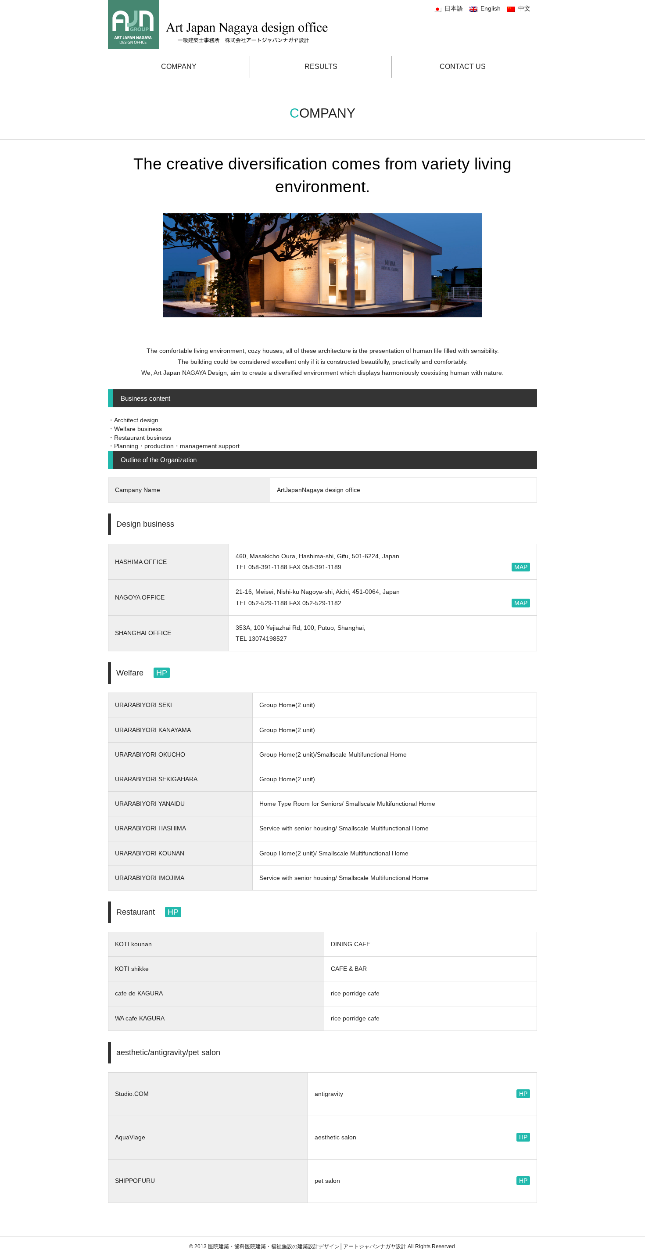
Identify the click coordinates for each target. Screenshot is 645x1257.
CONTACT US (463, 66)
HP (161, 672)
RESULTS (321, 66)
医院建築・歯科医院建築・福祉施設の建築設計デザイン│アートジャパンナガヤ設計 (308, 1246)
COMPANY (179, 66)
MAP (520, 567)
